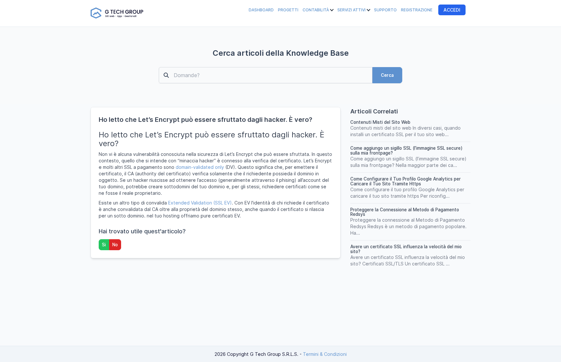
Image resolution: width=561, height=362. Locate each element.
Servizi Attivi (352, 9)
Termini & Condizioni (325, 354)
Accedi (451, 10)
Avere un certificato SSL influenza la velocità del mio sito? (406, 249)
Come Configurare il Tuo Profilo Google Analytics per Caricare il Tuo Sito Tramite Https (405, 181)
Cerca (387, 75)
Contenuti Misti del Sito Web (380, 122)
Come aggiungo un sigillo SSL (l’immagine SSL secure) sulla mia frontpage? (406, 151)
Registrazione (416, 9)
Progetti (288, 9)
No (115, 244)
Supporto (385, 9)
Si (104, 244)
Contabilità (316, 9)
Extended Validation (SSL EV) (200, 202)
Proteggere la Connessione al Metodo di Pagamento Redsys (404, 212)
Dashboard (261, 9)
